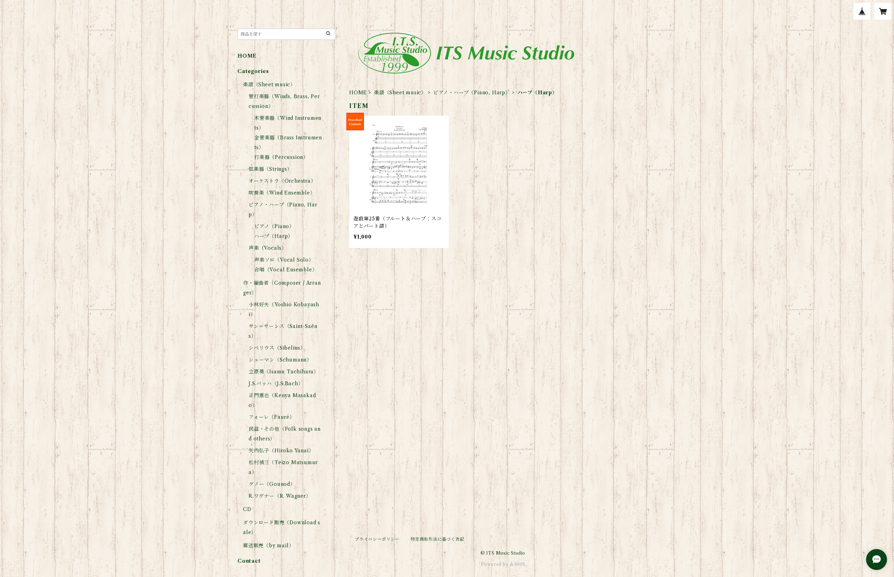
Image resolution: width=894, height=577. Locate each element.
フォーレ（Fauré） (272, 417)
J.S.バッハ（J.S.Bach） (276, 383)
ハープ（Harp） (273, 236)
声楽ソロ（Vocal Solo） (284, 260)
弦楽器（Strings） (270, 169)
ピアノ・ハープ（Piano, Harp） (472, 92)
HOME (358, 92)
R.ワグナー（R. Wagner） (280, 496)
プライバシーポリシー (377, 539)
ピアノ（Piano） (274, 226)
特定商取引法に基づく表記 (437, 539)
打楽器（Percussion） (281, 157)
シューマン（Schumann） (280, 360)
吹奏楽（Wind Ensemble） (282, 193)
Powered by (495, 564)
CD (247, 509)
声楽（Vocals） (268, 248)
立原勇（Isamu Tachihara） (284, 371)
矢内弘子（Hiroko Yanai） (281, 450)
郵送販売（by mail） (268, 545)
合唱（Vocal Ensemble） (285, 269)
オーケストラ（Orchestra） (282, 181)
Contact (249, 561)
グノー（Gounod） (272, 484)
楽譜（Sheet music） (400, 92)
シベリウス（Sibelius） (277, 348)
